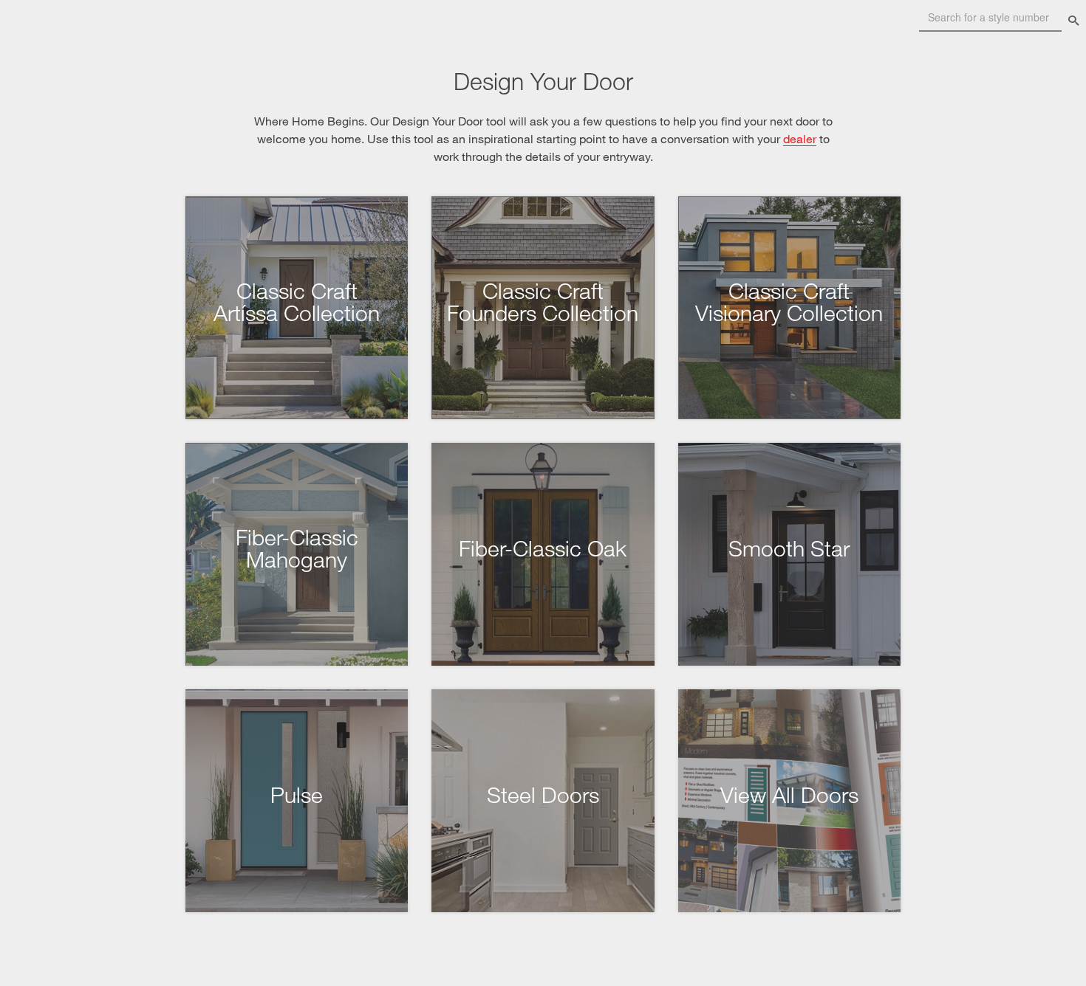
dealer (799, 138)
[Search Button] (1073, 21)
